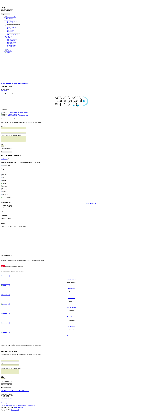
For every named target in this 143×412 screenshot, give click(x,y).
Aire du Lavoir (71, 326)
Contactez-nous (11, 46)
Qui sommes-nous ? (12, 39)
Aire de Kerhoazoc (71, 316)
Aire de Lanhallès (71, 307)
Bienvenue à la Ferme (14, 114)
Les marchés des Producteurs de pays (18, 112)
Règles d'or (10, 31)
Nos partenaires (11, 40)
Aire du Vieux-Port (71, 279)
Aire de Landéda (71, 288)
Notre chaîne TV (11, 27)
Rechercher (7, 20)
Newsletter (10, 43)
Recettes (9, 28)
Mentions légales (11, 45)
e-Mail (5, 90)
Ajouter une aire (9, 18)
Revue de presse (11, 42)
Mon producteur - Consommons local (18, 115)
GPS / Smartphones (12, 34)
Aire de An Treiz (71, 298)
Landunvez (4, 159)
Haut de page (4, 403)
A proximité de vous (12, 21)
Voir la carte (10, 398)
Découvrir (7, 25)
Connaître (7, 37)
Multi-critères (10, 23)
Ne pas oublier (11, 30)
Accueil (3, 405)
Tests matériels (8, 36)
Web (2, 90)
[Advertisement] (71, 66)
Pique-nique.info (18, 407)
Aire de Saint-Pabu (71, 335)
